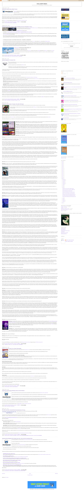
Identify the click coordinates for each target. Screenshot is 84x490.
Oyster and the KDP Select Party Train (67, 91)
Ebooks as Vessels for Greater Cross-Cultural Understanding (11, 348)
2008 (62, 202)
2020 (62, 166)
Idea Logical (29, 50)
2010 (62, 177)
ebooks (9, 344)
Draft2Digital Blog (63, 228)
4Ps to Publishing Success (6, 455)
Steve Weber (18, 462)
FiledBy (39, 50)
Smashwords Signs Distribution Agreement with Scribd (69, 95)
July (63, 185)
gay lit (12, 344)
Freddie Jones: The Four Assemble (65, 208)
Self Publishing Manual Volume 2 (7, 453)
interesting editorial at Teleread (20, 463)
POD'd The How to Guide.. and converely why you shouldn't (10, 464)
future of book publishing (14, 386)
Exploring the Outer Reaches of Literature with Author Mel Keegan (13, 104)
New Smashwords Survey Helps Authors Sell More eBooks (70, 104)
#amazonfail (6, 344)
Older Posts (56, 473)
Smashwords (15, 11)
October (64, 181)
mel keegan (15, 344)
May (63, 187)
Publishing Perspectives (64, 233)
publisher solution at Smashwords (44, 392)
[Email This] (22, 21)
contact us (42, 96)
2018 (62, 168)
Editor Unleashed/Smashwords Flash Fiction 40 (27, 435)
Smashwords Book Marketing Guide (28, 439)
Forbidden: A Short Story (64, 206)
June (63, 186)
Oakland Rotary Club (26, 349)
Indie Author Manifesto (66, 117)
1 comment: (18, 385)
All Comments (64, 73)
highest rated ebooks (36, 78)
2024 (62, 161)
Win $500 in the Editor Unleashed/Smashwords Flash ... (69, 195)
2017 (62, 169)
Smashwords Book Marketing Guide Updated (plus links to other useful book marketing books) (17, 438)
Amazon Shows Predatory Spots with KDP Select (69, 78)
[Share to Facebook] (24, 21)
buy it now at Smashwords (6, 34)
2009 (62, 178)
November (64, 180)
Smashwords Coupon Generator (21, 444)
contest (18, 435)
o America (18, 47)
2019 (62, 167)
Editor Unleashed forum (18, 421)
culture (5, 386)
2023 (62, 162)
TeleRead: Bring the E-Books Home (65, 230)
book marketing (6, 470)
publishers (22, 64)
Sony (40, 41)
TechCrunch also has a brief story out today (22, 20)
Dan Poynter (19, 33)
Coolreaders (52, 50)
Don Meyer (19, 464)
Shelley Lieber (12, 455)
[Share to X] (23, 21)
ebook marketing (12, 470)
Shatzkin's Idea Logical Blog (64, 232)
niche (18, 344)
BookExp (15, 47)
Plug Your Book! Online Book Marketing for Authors (9, 462)
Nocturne (56, 321)
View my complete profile (69, 241)
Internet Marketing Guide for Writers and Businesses (9, 460)
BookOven (45, 50)
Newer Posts (3, 473)
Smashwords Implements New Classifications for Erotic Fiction (70, 100)
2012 (62, 175)
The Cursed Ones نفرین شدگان (64, 209)
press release (5, 20)
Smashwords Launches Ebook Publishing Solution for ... (69, 194)
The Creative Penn (63, 229)
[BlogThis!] (22, 55)
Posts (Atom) (6, 477)
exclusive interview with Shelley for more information (21, 456)
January (64, 201)
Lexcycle (34, 41)
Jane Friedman (63, 231)
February (64, 200)
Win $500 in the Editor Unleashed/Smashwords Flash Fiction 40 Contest (13, 409)
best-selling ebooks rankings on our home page (31, 77)
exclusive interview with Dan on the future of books (44, 454)
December (64, 179)
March (63, 199)
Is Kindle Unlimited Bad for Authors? (67, 82)
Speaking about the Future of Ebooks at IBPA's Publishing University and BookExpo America (17, 26)
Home (30, 473)
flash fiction (36, 435)
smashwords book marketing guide (20, 470)
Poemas (62, 210)
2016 (62, 170)
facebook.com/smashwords (64, 38)
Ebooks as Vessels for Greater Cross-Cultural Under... (69, 193)
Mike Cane (9, 90)
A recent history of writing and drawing (10, 435)
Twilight (52, 323)
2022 (62, 163)
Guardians (62, 207)
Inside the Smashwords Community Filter (8, 60)
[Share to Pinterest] (25, 21)
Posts (63, 72)
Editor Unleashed (49, 414)
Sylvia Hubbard (19, 460)
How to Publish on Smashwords (27, 403)
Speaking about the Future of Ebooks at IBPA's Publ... (69, 189)
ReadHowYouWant (47, 41)
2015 (62, 171)
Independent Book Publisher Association (33, 27)
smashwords (21, 344)
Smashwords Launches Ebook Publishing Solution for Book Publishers (13, 390)
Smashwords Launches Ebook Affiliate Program (9, 9)
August (64, 184)
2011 (62, 176)
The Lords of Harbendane (52, 321)
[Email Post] (21, 343)
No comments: (18, 343)
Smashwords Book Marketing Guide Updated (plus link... (69, 196)
